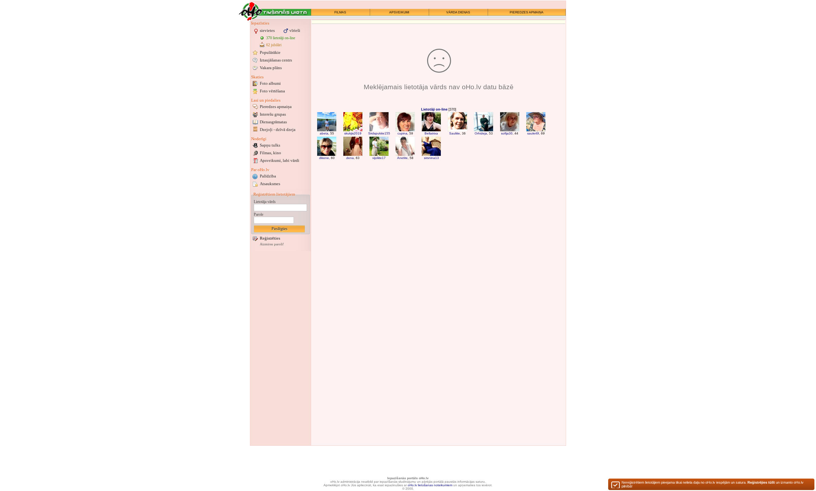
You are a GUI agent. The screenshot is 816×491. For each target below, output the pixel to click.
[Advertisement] (280, 348)
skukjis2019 (352, 133)
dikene (324, 158)
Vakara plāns (271, 67)
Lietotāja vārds (265, 201)
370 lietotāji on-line (280, 38)
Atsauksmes (270, 183)
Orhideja (481, 133)
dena (350, 158)
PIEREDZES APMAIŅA (526, 12)
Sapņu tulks (270, 145)
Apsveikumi (279, 160)
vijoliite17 (379, 158)
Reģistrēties (270, 238)
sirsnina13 (431, 158)
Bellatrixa (431, 133)
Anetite (402, 158)
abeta (324, 133)
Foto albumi (270, 83)
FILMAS (340, 12)
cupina (402, 133)
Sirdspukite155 (379, 133)
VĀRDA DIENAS (458, 12)
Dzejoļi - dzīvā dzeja (277, 129)
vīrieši (294, 30)
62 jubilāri (273, 45)
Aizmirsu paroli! (272, 244)
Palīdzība (268, 176)
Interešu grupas (273, 114)
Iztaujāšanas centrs (276, 60)
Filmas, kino (270, 152)
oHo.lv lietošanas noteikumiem (430, 485)
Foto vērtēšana (272, 91)
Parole (258, 214)
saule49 (533, 133)
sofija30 (507, 133)
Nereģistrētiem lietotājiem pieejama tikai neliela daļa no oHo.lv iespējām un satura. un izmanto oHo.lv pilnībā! (713, 484)
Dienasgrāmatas (273, 121)
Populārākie (270, 52)
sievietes (267, 30)
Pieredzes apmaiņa (276, 106)
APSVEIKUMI (399, 12)
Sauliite (454, 133)
